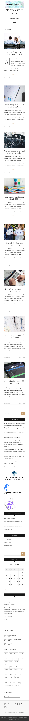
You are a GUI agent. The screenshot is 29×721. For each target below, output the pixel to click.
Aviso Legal (3, 717)
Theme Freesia (8, 714)
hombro (6, 669)
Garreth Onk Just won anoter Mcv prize (14, 244)
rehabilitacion (17, 680)
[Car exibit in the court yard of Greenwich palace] (14, 140)
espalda (6, 666)
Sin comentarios (22, 77)
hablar (16, 666)
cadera (19, 656)
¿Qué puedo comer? (8, 529)
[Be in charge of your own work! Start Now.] (14, 93)
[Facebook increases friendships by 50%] (14, 41)
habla (11, 666)
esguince (18, 664)
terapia (6, 688)
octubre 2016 (7, 548)
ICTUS (11, 669)
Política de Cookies (22, 717)
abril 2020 (6, 539)
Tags (19, 682)
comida (15, 658)
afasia (6, 653)
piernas (6, 677)
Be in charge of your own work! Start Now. (14, 106)
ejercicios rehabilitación (9, 664)
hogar (21, 666)
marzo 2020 (7, 542)
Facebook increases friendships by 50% (14, 53)
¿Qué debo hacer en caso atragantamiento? (13, 526)
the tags (11, 688)
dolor (11, 661)
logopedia (13, 672)
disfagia (6, 661)
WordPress (21, 714)
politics (11, 677)
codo (11, 658)
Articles (21, 653)
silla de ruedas (12, 682)
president (17, 677)
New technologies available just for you (14, 382)
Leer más (14, 74)
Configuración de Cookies (13, 719)
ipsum (16, 669)
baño (10, 656)
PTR (11, 680)
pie (20, 674)
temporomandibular (9, 685)
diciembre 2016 (7, 545)
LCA (21, 669)
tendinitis (17, 685)
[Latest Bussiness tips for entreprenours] (14, 278)
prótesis (6, 680)
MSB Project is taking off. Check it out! (14, 336)
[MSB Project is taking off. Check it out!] (14, 324)
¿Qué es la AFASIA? (8, 524)
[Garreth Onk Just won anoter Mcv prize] (14, 232)
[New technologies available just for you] (14, 370)
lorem (18, 672)
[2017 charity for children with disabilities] (14, 186)
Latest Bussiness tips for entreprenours (14, 290)
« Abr (5, 589)
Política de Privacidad (12, 717)
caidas (6, 658)
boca (14, 656)
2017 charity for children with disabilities (14, 198)
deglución (21, 658)
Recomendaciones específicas (10, 518)
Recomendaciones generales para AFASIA (13, 521)
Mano (11, 674)
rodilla (6, 682)
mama (6, 674)
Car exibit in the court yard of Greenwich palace (14, 152)
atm (5, 656)
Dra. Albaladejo (7, 77)
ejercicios (17, 661)
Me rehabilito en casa (14, 11)
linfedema (7, 672)
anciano (15, 653)
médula (15, 674)
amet (11, 653)
